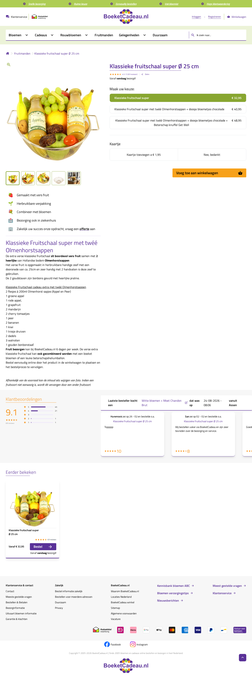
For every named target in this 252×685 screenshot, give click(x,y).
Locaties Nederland (121, 597)
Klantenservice (222, 593)
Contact (10, 591)
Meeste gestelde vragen (19, 597)
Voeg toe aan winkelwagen (197, 173)
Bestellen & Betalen (16, 602)
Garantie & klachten (16, 619)
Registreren (214, 16)
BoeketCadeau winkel (122, 602)
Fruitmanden (22, 53)
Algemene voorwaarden (124, 613)
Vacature (115, 619)
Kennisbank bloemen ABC (173, 585)
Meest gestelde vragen (227, 585)
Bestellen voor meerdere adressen (73, 597)
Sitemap (115, 608)
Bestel (38, 546)
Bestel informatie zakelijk (68, 591)
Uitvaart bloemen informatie (21, 613)
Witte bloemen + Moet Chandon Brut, (165, 402)
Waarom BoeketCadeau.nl (125, 591)
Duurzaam (60, 602)
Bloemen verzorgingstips (173, 593)
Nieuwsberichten (168, 600)
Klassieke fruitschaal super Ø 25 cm (56, 53)
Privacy (59, 608)
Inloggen (196, 16)
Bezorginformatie (15, 608)
